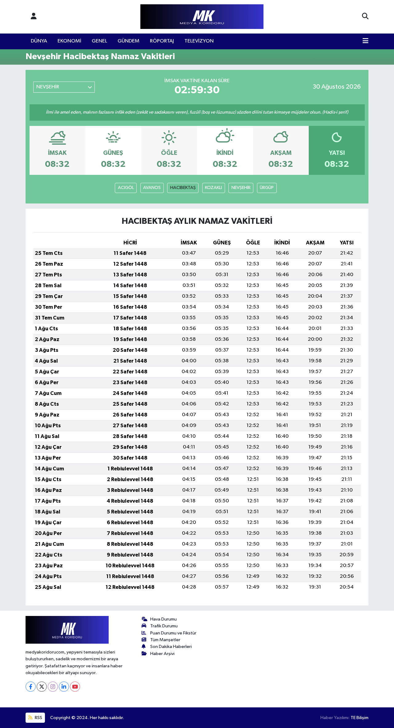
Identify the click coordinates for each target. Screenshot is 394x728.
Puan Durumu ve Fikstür (173, 633)
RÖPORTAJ (162, 41)
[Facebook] (31, 687)
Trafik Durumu (164, 626)
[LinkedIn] (64, 687)
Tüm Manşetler (165, 640)
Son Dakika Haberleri (171, 646)
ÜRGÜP (267, 187)
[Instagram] (53, 687)
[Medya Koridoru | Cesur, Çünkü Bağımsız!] (201, 17)
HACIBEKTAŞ (183, 187)
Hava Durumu (163, 619)
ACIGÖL (126, 187)
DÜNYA (39, 41)
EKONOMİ (69, 41)
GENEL (99, 41)
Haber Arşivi (162, 653)
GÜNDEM (128, 41)
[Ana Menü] (365, 41)
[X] (42, 687)
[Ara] (365, 17)
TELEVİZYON (199, 41)
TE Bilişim (359, 717)
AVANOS (152, 187)
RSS (38, 717)
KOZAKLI (213, 187)
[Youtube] (75, 687)
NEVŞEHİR (241, 187)
